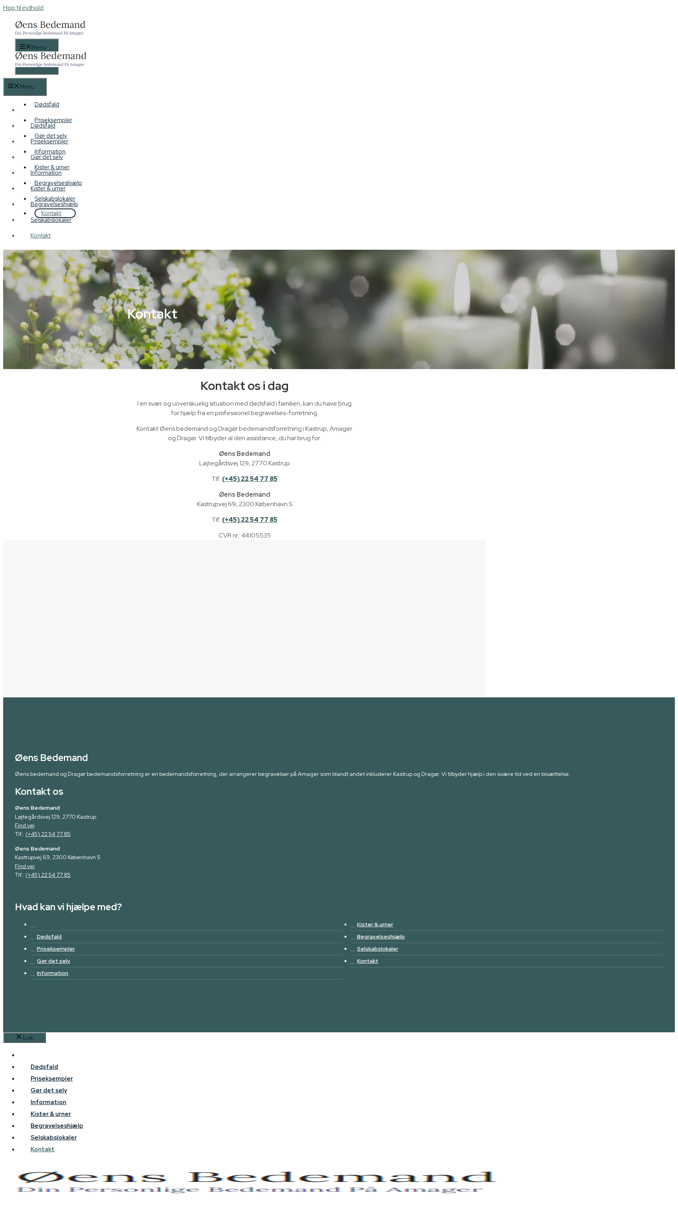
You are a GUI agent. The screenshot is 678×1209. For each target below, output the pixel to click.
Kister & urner (48, 188)
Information (46, 173)
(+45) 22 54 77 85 (249, 479)
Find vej (25, 825)
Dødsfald (47, 104)
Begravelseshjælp (54, 204)
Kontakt (51, 213)
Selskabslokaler (51, 220)
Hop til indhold (23, 8)
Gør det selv (47, 157)
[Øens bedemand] (51, 73)
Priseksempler (49, 141)
